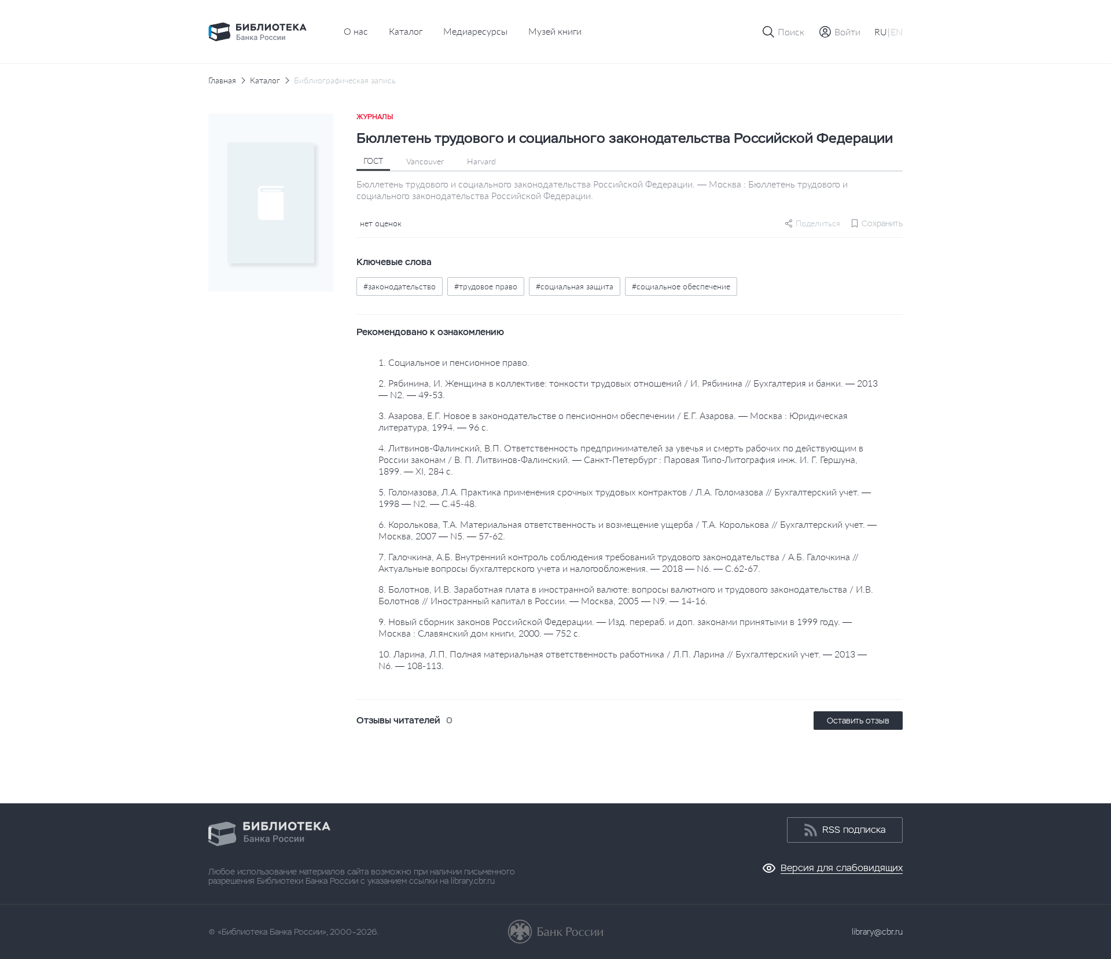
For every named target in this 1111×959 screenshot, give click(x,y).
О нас (356, 30)
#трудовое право (485, 286)
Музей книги (555, 30)
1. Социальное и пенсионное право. (453, 362)
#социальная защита (574, 286)
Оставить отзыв (858, 720)
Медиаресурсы (475, 30)
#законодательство (399, 286)
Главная (222, 80)
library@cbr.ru (877, 932)
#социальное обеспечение (681, 286)
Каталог (405, 30)
